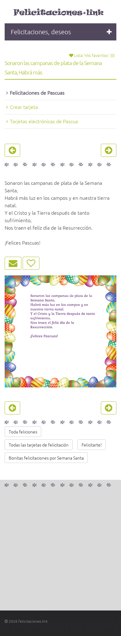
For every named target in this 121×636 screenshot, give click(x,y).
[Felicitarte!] (13, 263)
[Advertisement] (60, 549)
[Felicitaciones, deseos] (59, 12)
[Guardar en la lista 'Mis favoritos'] (31, 263)
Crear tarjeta (24, 106)
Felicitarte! (92, 445)
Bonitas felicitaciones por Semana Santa (46, 458)
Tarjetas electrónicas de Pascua (44, 121)
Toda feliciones (23, 431)
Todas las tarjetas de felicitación (39, 445)
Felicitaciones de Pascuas (37, 92)
